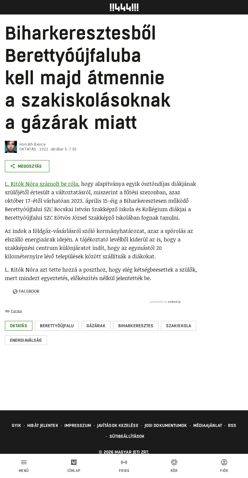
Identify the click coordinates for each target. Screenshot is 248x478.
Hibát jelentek (42, 425)
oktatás (27, 149)
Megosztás (30, 166)
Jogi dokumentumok (166, 425)
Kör (174, 471)
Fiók (224, 471)
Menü (24, 471)
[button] (18, 326)
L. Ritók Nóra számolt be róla (41, 183)
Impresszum (77, 425)
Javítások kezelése (118, 425)
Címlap (73, 471)
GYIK (16, 425)
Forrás (16, 311)
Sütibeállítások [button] (127, 436)
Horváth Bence (32, 144)
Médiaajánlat (207, 425)
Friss (124, 471)
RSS (232, 425)
